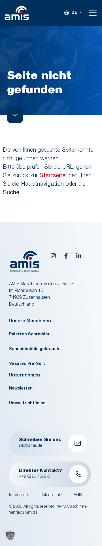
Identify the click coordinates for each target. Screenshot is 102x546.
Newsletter (20, 389)
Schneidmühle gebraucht (35, 349)
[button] (10, 536)
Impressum (19, 495)
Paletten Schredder (29, 335)
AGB (78, 495)
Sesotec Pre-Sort (27, 364)
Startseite (52, 176)
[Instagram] (53, 255)
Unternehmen (24, 375)
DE (74, 13)
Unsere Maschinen (30, 321)
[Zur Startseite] (17, 13)
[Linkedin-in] (78, 255)
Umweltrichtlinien (27, 403)
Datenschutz (51, 495)
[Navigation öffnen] (93, 13)
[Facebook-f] (66, 255)
